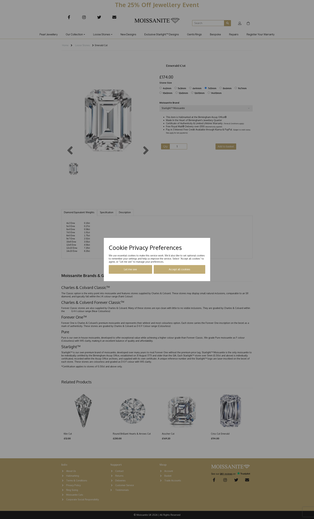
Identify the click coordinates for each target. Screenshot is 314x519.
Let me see (130, 269)
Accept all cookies (179, 269)
